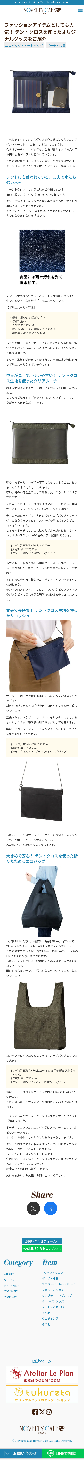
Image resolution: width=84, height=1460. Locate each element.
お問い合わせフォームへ (42, 1241)
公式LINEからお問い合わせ (42, 1248)
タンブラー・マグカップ (57, 1295)
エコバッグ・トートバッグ (24, 45)
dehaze (80, 10)
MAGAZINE (11, 1286)
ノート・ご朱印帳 (53, 1307)
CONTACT (11, 1297)
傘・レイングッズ (53, 1301)
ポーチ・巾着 (56, 45)
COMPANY (11, 1292)
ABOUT (9, 1274)
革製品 (46, 1313)
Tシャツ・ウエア (52, 1273)
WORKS (9, 1280)
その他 (46, 1324)
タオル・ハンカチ (53, 1290)
